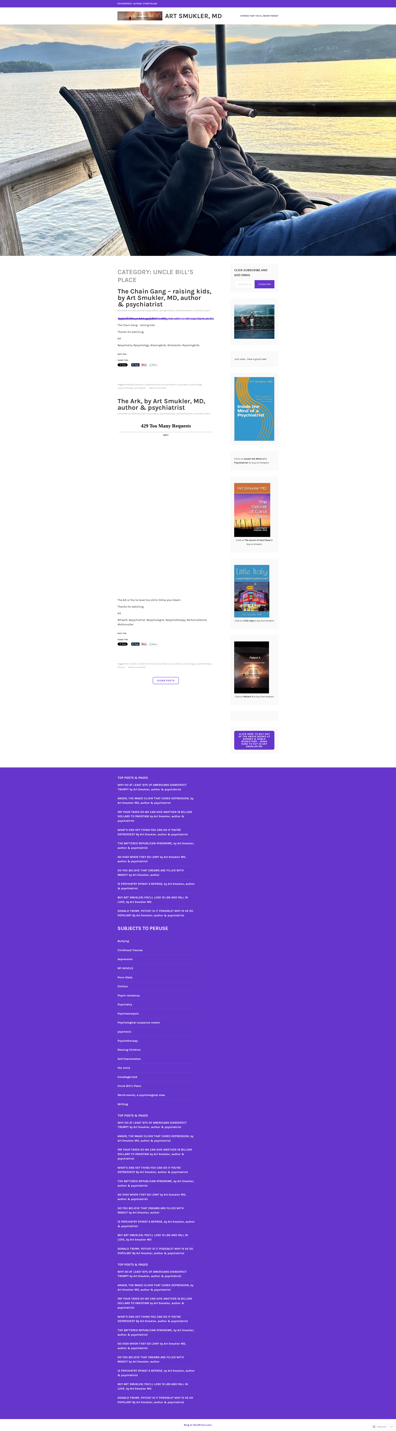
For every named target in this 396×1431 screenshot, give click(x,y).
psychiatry (183, 384)
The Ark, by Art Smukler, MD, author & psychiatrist (161, 404)
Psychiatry (152, 310)
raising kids (140, 388)
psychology (196, 384)
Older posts (166, 680)
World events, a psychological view (141, 1095)
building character (134, 384)
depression (125, 959)
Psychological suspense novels (139, 1022)
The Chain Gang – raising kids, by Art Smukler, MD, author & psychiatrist (164, 297)
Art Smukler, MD (193, 16)
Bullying (123, 941)
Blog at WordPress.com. (198, 1424)
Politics (123, 986)
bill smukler (131, 663)
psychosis (124, 1031)
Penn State (125, 977)
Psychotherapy (125, 388)
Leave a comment (157, 388)
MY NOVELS (125, 968)
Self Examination (183, 310)
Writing (123, 1104)
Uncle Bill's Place (201, 310)
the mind (124, 1068)
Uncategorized (127, 1077)
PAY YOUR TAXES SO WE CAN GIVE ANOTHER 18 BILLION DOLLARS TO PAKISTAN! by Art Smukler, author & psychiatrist (155, 816)
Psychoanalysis (128, 1013)
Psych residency (129, 995)
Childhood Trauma (130, 950)
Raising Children (166, 310)
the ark (121, 667)
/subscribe (264, 284)
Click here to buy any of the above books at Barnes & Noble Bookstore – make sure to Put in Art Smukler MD (254, 740)
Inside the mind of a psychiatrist (161, 384)
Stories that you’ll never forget (259, 16)
